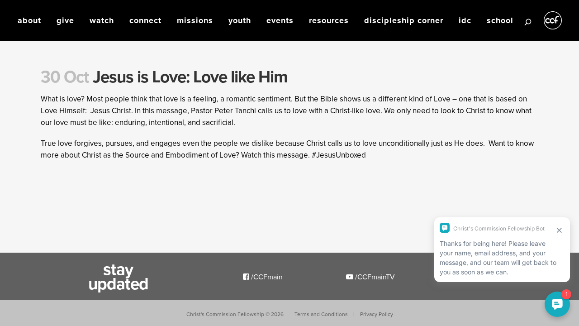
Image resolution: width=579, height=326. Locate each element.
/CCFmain (266, 277)
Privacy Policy (376, 314)
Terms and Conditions (321, 314)
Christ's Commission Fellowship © (235, 314)
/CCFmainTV (374, 277)
